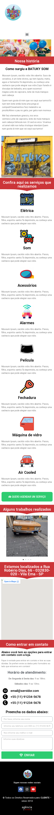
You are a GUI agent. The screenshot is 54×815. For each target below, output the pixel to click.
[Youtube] (33, 789)
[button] (27, 34)
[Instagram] (27, 789)
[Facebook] (21, 789)
